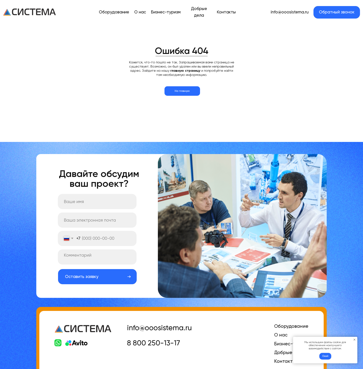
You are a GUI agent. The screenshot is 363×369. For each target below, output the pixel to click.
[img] (29, 12)
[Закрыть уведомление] (354, 340)
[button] (336, 12)
